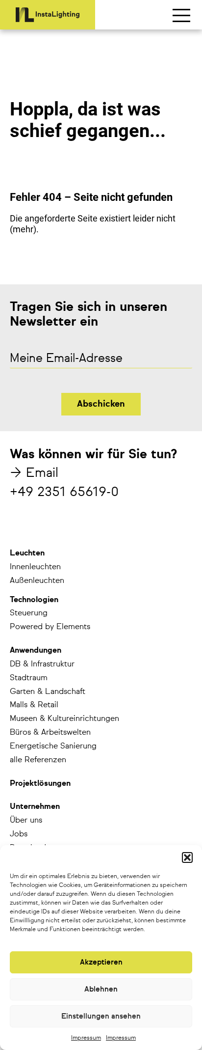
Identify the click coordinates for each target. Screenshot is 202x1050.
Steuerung (29, 613)
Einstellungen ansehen (101, 1016)
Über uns (26, 821)
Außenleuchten (37, 581)
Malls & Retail (34, 705)
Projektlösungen (40, 784)
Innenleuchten (35, 567)
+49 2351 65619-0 (64, 492)
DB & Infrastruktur (42, 664)
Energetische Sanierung (53, 746)
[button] (187, 857)
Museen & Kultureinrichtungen (64, 719)
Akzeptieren (101, 962)
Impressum (86, 1038)
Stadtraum (29, 678)
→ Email (34, 473)
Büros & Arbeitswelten (50, 733)
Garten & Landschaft (47, 692)
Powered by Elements (50, 627)
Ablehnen (101, 989)
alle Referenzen (38, 760)
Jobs (18, 834)
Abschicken (101, 404)
